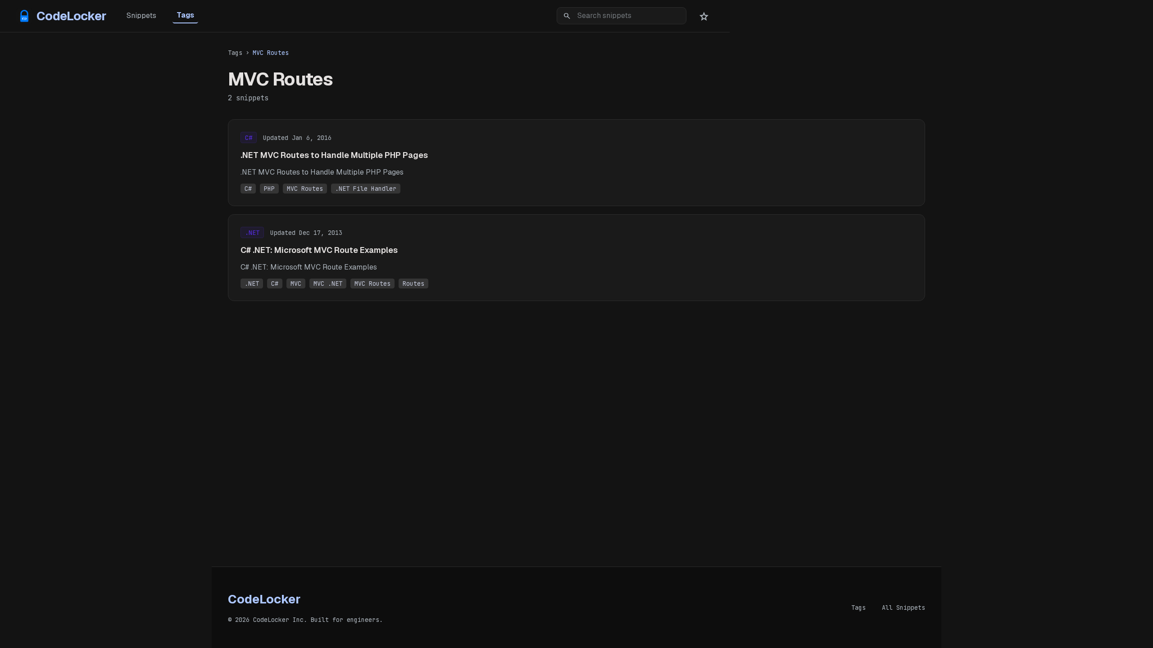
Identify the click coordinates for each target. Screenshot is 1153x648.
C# (248, 188)
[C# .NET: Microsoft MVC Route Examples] (576, 258)
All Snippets (903, 607)
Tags (185, 15)
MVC (296, 283)
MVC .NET (327, 283)
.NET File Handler (365, 188)
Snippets (141, 15)
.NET (252, 283)
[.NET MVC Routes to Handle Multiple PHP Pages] (576, 163)
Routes (413, 283)
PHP (269, 188)
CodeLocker (71, 16)
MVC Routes (305, 188)
